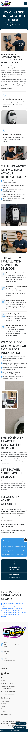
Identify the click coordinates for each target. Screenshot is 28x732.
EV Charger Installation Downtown (11, 610)
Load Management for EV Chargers (11, 608)
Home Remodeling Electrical (9, 694)
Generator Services (6, 689)
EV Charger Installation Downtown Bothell (13, 612)
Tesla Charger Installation (8, 686)
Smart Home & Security (8, 691)
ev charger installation (16, 23)
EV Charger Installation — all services (12, 603)
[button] (25, 3)
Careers (3, 706)
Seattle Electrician (6, 714)
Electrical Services (6, 681)
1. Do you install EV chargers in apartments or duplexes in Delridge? (13, 511)
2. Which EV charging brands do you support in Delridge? (12, 525)
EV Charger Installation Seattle (10, 605)
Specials (3, 709)
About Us (3, 704)
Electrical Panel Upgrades (8, 607)
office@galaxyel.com (14, 577)
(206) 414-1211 (14, 575)
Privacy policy (5, 701)
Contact (3, 711)
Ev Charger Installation (7, 683)
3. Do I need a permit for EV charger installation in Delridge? (13, 532)
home (6, 23)
